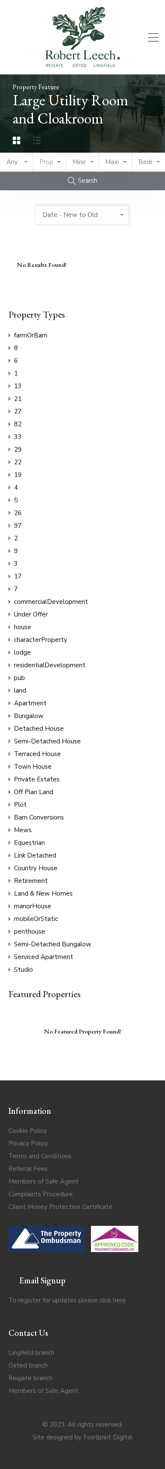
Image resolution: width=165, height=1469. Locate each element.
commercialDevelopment (51, 601)
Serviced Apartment (43, 957)
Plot (20, 804)
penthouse (29, 931)
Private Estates (37, 779)
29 (18, 449)
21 (18, 399)
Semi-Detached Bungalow (52, 944)
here (119, 1300)
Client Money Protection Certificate (60, 1207)
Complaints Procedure (40, 1194)
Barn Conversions (39, 817)
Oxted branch (28, 1365)
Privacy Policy (28, 1143)
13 (18, 386)
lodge (22, 652)
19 (18, 475)
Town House (33, 766)
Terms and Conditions (40, 1156)
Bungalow (29, 716)
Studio (23, 969)
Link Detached (35, 855)
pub (19, 678)
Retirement (31, 881)
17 (18, 576)
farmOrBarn (30, 335)
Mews (23, 830)
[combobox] (16, 162)
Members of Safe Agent (43, 1181)
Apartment (30, 703)
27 (18, 411)
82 (18, 424)
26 (18, 513)
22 (18, 462)
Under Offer (31, 614)
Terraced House (37, 754)
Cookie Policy (27, 1130)
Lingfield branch (31, 1352)
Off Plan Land (33, 792)
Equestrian (29, 843)
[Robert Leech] (82, 64)
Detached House (39, 728)
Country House (36, 868)
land (20, 690)
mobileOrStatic (36, 919)
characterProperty (40, 640)
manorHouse (32, 906)
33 (18, 437)
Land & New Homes (43, 893)
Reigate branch (30, 1378)
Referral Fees (28, 1169)
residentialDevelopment (49, 665)
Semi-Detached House (47, 741)
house (22, 627)
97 (18, 525)
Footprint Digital (107, 1437)
